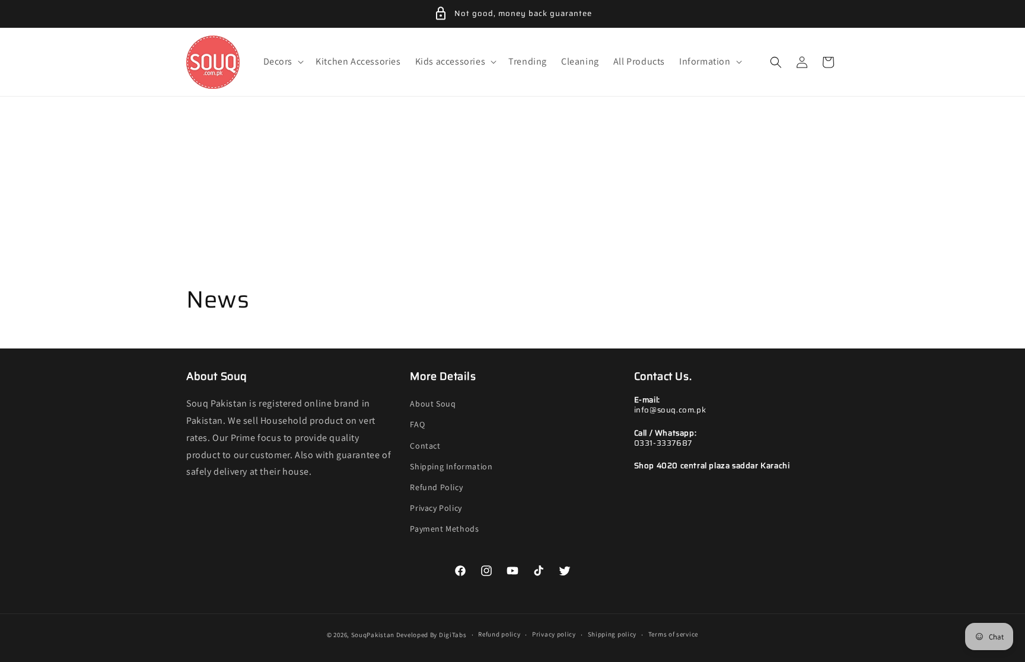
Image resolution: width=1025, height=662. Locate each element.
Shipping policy (612, 634)
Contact (425, 445)
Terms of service (673, 634)
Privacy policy (554, 634)
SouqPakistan (372, 635)
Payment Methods (444, 528)
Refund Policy (436, 487)
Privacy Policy (435, 508)
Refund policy (499, 634)
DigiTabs (453, 635)
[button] (282, 62)
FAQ (417, 424)
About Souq (433, 403)
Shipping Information (451, 466)
